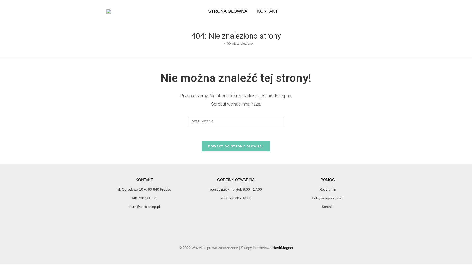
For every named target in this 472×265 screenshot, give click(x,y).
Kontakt (267, 11)
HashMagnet (282, 248)
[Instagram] (394, 11)
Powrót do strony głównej (236, 146)
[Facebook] (385, 11)
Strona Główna (227, 11)
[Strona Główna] (220, 43)
